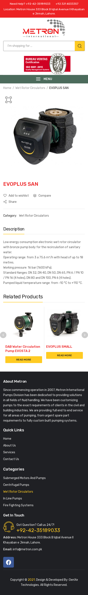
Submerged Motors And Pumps (24, 478)
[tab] (13, 230)
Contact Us (11, 459)
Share (12, 202)
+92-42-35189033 (38, 530)
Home (7, 88)
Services (9, 452)
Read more (23, 359)
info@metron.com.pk (22, 549)
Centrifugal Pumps (16, 485)
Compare (44, 195)
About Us (9, 445)
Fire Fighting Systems (18, 505)
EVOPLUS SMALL (59, 347)
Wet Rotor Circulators (30, 88)
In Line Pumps (12, 498)
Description (13, 229)
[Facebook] (8, 562)
